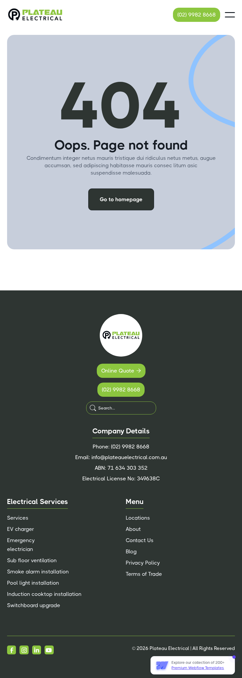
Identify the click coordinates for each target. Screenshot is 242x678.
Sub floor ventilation (32, 560)
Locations (138, 518)
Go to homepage (121, 199)
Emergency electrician (21, 544)
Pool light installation (33, 583)
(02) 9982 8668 (196, 15)
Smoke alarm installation (38, 572)
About (133, 529)
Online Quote (121, 371)
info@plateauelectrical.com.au (129, 457)
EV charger (20, 529)
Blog (131, 552)
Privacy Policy (143, 563)
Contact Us (139, 540)
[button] (230, 15)
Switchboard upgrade (33, 605)
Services (17, 518)
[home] (35, 14)
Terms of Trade (144, 574)
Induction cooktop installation (44, 594)
